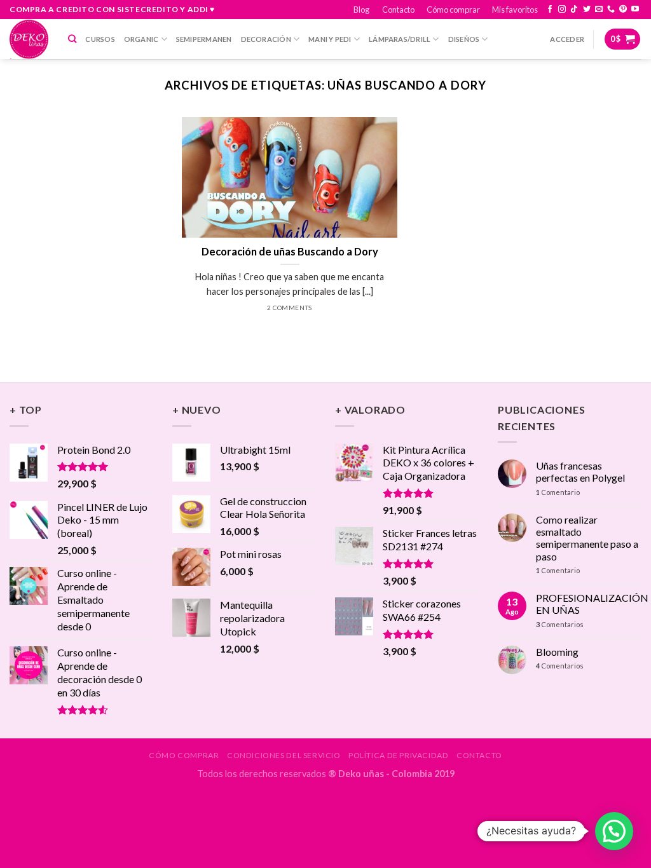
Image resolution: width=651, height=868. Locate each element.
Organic (141, 39)
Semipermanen (204, 39)
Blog (361, 9)
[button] (614, 831)
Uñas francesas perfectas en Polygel (580, 471)
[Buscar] (72, 38)
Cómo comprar (453, 9)
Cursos (99, 39)
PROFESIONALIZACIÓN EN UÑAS (592, 604)
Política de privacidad (398, 755)
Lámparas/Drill (399, 39)
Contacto (398, 9)
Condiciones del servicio (284, 755)
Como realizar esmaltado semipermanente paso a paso (587, 537)
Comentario (558, 492)
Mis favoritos (515, 9)
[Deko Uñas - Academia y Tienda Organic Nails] (29, 39)
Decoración (266, 39)
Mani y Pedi (329, 39)
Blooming (557, 652)
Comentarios (560, 624)
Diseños (464, 39)
